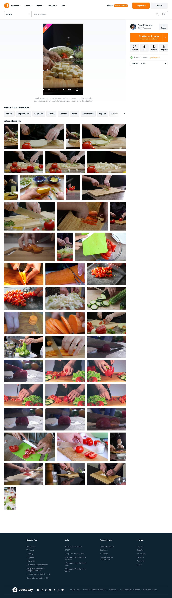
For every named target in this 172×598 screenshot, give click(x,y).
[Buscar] (157, 14)
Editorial (51, 5)
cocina (51, 113)
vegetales (38, 113)
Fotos (27, 5)
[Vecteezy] (6, 5)
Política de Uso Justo (150, 590)
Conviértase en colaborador (106, 558)
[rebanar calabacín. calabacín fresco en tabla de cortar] (106, 298)
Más (63, 5)
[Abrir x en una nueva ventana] (58, 590)
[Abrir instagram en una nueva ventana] (42, 590)
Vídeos (39, 5)
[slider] (63, 89)
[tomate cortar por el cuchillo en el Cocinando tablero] (106, 347)
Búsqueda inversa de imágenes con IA (35, 569)
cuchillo (114, 113)
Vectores (15, 5)
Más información (138, 63)
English (140, 546)
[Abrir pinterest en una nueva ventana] (50, 590)
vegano (102, 113)
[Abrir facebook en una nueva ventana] (38, 590)
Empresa (30, 557)
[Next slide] (122, 114)
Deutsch (140, 557)
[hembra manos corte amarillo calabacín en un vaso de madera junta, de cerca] (42, 187)
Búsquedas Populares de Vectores (75, 558)
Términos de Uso (115, 590)
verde (74, 113)
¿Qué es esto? (155, 57)
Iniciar (159, 5)
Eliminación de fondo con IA (38, 574)
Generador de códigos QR (37, 578)
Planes (110, 5)
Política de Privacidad (132, 590)
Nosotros (104, 553)
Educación (30, 561)
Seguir (163, 28)
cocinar (63, 113)
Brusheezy (30, 546)
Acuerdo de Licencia (73, 546)
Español (140, 550)
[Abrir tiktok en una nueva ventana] (54, 590)
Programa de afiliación (74, 553)
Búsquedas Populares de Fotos (75, 564)
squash (9, 113)
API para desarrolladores (37, 565)
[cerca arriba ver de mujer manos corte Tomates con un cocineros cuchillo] (82, 447)
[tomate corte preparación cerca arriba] (106, 274)
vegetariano (23, 113)
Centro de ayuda (107, 546)
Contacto (104, 550)
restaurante (88, 113)
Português (141, 553)
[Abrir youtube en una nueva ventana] (62, 590)
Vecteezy (30, 550)
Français (140, 561)
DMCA (67, 550)
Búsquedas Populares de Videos (75, 570)
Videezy (29, 553)
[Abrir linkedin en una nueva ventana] (46, 590)
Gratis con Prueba (149, 37)
